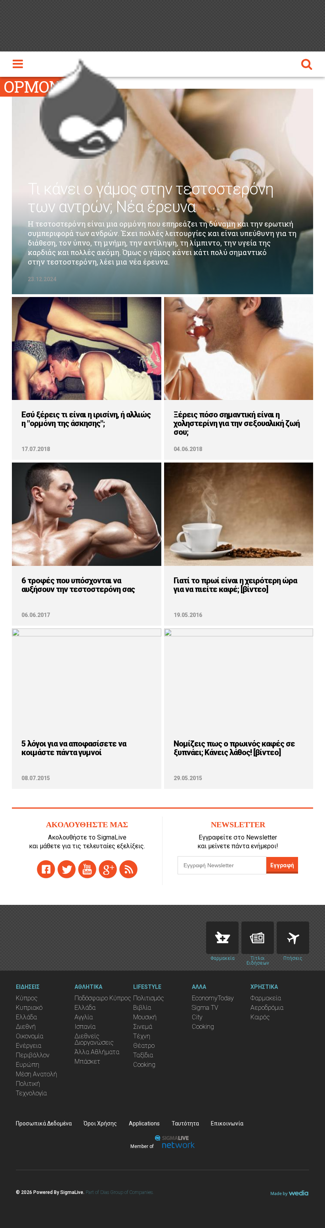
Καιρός (260, 1017)
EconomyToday (213, 998)
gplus (108, 869)
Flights (293, 937)
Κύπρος (27, 998)
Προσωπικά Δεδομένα (44, 1123)
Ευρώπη (27, 1064)
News (257, 937)
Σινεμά (142, 1026)
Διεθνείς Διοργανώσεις (94, 1039)
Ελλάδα (26, 1017)
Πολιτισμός (148, 998)
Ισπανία (85, 1026)
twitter (66, 869)
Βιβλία (142, 1007)
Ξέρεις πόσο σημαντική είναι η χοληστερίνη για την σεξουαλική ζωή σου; (237, 423)
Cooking (144, 1064)
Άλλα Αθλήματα (97, 1052)
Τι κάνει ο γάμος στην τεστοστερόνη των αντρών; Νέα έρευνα (150, 198)
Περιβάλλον (33, 1055)
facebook (46, 869)
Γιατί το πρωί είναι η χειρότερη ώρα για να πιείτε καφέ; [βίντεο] (235, 585)
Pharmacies (222, 937)
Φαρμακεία (265, 998)
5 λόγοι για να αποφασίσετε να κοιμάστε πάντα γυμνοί (73, 748)
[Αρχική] (83, 106)
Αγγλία (84, 1017)
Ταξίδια (143, 1055)
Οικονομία (29, 1036)
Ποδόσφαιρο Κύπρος (103, 998)
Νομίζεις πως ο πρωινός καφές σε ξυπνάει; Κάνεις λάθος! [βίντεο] (234, 748)
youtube (87, 869)
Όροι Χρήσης (100, 1123)
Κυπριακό (29, 1007)
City (197, 1017)
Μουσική (145, 1017)
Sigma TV (205, 1007)
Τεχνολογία (31, 1093)
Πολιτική (28, 1083)
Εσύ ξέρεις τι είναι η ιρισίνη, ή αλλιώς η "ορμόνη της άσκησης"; (86, 419)
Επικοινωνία (227, 1123)
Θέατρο (144, 1045)
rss (128, 869)
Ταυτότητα (185, 1123)
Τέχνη (141, 1036)
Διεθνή (26, 1026)
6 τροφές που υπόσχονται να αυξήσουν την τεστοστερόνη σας (78, 585)
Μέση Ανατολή (36, 1074)
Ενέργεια (28, 1045)
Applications (144, 1123)
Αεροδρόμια (266, 1007)
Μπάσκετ (87, 1061)
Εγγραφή (282, 865)
